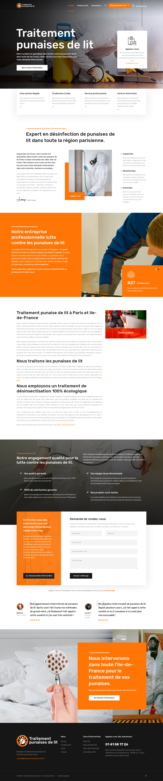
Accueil (71, 5)
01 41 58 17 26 (141, 6)
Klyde (53, 776)
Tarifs (63, 748)
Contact (64, 752)
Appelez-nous (140, 4)
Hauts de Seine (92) (90, 745)
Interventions (96, 5)
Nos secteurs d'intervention (104, 698)
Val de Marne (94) (89, 752)
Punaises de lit (82, 5)
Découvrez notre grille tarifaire (40, 576)
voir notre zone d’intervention (64, 425)
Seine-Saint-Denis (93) (91, 748)
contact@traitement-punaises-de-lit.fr (30, 759)
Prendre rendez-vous (118, 5)
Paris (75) (86, 741)
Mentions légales (63, 776)
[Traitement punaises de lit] (25, 5)
